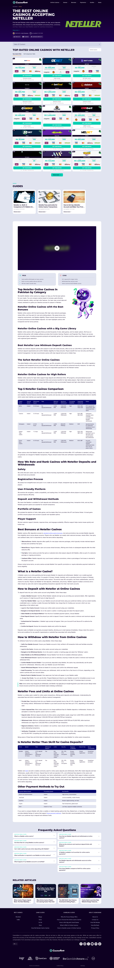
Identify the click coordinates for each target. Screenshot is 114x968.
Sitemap (82, 965)
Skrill (26, 771)
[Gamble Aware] (76, 958)
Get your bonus (27, 75)
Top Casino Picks (17, 54)
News (99, 2)
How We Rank (95, 925)
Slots (40, 925)
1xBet (18, 919)
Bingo (40, 917)
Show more (56, 175)
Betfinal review (57, 101)
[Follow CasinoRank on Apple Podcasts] (99, 943)
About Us (95, 917)
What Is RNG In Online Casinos (69, 925)
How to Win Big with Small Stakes (69, 922)
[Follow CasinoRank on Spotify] (96, 943)
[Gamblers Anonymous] (30, 958)
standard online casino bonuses (52, 533)
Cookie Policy (60, 965)
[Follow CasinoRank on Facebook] (81, 943)
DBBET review (86, 125)
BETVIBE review (87, 78)
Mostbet (18, 917)
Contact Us (95, 919)
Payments (83, 2)
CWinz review (27, 125)
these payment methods (54, 813)
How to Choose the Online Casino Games (69, 919)
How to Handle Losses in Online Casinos (69, 928)
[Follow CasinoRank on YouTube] (92, 943)
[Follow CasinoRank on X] (88, 943)
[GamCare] (41, 958)
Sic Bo (40, 922)
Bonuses (73, 2)
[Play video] (57, 248)
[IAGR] (21, 958)
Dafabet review (87, 101)
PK (14, 944)
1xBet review (57, 78)
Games (65, 2)
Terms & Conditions (34, 965)
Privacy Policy (95, 928)
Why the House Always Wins (69, 917)
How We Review (95, 922)
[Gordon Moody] (55, 958)
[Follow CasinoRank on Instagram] (84, 943)
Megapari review (27, 101)
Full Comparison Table (29, 54)
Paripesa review (27, 78)
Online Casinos (54, 2)
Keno (40, 919)
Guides (92, 2)
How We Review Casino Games (40, 928)
